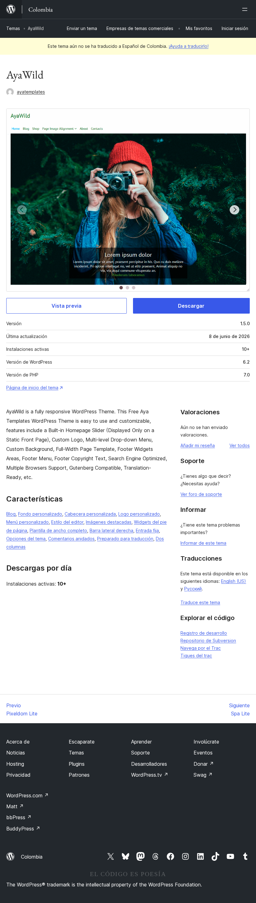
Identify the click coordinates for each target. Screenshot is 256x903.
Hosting (15, 764)
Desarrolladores (149, 764)
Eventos (203, 752)
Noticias (15, 752)
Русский (193, 588)
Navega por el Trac (200, 648)
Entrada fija (147, 530)
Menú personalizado (27, 522)
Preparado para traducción (125, 538)
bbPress (19, 817)
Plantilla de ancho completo (58, 530)
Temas (13, 28)
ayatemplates (31, 91)
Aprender (141, 742)
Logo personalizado (139, 514)
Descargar (191, 306)
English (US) (233, 581)
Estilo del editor (67, 522)
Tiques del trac (196, 655)
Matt (15, 806)
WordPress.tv (149, 775)
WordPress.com (27, 795)
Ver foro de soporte (201, 494)
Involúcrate (206, 742)
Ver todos (239, 445)
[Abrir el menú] (246, 9)
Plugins (77, 764)
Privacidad (18, 775)
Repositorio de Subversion (208, 640)
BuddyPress (23, 828)
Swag (203, 775)
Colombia (31, 857)
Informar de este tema (203, 543)
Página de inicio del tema (32, 387)
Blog (11, 514)
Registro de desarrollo (203, 633)
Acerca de (18, 742)
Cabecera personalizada (90, 514)
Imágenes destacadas (108, 522)
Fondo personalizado (40, 514)
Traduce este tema (200, 602)
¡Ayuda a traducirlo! (189, 46)
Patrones (79, 775)
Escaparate (82, 742)
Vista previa (66, 306)
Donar (204, 764)
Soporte (140, 752)
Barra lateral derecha (111, 530)
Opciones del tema (26, 538)
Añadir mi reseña (197, 445)
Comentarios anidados (71, 538)
